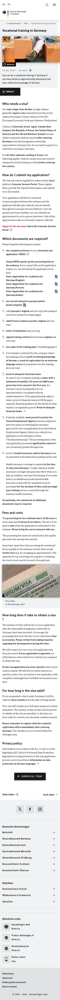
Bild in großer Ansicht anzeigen (31, 581)
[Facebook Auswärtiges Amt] (31, 809)
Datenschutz (8, 973)
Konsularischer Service (11, 23)
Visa (26, 23)
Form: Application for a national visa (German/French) (24, 285)
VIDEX (22, 254)
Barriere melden (9, 986)
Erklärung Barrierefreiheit (14, 982)
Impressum (7, 978)
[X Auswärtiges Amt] (21, 809)
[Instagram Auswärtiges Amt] (41, 809)
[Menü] (54, 4)
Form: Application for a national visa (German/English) (24, 278)
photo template (14, 304)
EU (51, 113)
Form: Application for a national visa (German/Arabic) (24, 293)
